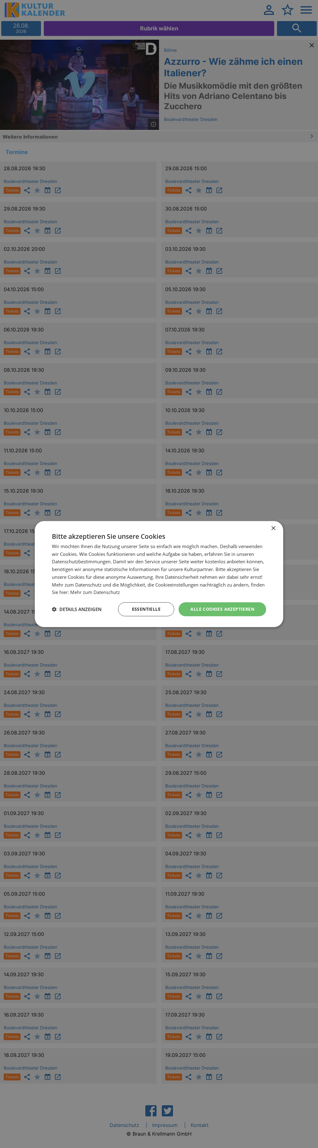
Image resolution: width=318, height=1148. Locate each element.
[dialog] (159, 574)
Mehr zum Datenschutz (95, 592)
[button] (77, 609)
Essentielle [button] (146, 609)
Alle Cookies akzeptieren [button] (222, 609)
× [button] (273, 528)
